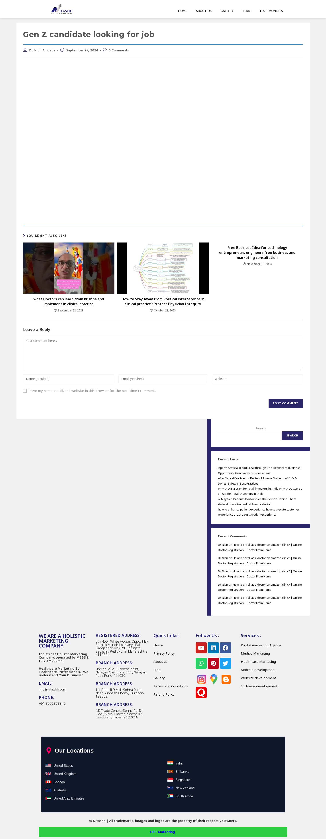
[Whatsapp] (201, 663)
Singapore (182, 780)
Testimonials (271, 11)
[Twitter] (225, 663)
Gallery (226, 11)
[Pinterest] (213, 663)
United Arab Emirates (68, 798)
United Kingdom (65, 774)
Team (246, 11)
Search (260, 428)
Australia (59, 790)
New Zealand (184, 788)
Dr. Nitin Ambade (42, 50)
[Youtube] (201, 647)
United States (63, 765)
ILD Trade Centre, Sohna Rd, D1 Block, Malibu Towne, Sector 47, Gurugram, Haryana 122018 (119, 713)
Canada (59, 782)
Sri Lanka (182, 771)
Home (182, 11)
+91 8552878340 (52, 703)
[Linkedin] (213, 647)
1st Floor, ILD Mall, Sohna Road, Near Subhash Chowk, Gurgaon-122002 (120, 692)
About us (204, 11)
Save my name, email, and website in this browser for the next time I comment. (93, 390)
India (178, 763)
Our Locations (74, 750)
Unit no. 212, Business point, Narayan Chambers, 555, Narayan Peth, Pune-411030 (121, 672)
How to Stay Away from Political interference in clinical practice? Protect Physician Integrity (163, 301)
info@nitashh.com (52, 689)
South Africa (184, 796)
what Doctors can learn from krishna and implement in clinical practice (68, 301)
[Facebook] (225, 647)
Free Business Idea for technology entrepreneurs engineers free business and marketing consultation (257, 252)
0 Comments (119, 50)
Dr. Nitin (223, 545)
